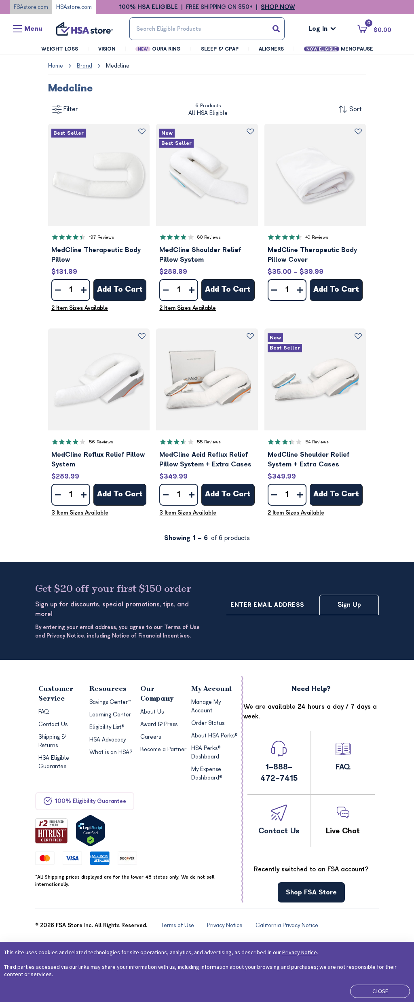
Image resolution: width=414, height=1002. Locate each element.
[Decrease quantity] (57, 290)
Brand (84, 65)
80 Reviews (209, 237)
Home (55, 65)
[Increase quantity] (83, 290)
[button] (99, 174)
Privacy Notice (299, 952)
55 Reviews (209, 442)
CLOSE (380, 991)
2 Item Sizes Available (79, 308)
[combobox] (207, 28)
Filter (70, 109)
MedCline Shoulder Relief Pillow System (200, 254)
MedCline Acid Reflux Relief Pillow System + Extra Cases (205, 459)
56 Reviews (101, 442)
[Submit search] (276, 28)
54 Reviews (317, 442)
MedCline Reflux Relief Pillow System (98, 459)
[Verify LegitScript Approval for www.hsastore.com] (90, 831)
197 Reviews (101, 237)
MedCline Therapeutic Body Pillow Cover (312, 254)
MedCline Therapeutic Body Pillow (96, 254)
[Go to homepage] (84, 29)
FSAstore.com (31, 7)
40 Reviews (316, 237)
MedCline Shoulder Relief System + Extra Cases (308, 459)
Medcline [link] (117, 65)
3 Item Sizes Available (79, 512)
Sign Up (349, 604)
